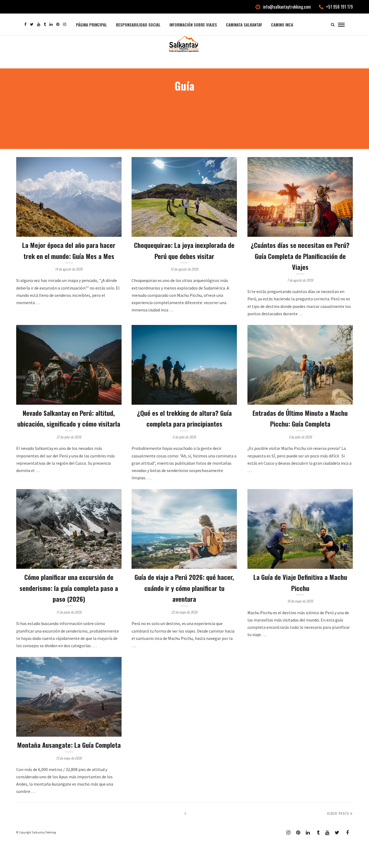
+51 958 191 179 (339, 7)
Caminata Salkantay (244, 25)
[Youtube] (38, 24)
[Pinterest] (57, 24)
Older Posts (338, 813)
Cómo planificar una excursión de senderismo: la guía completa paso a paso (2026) (68, 588)
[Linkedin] (51, 24)
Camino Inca (282, 25)
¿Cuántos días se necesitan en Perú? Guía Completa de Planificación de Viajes (300, 256)
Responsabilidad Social (138, 25)
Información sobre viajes (193, 25)
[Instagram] (64, 24)
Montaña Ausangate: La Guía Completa (69, 745)
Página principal (91, 25)
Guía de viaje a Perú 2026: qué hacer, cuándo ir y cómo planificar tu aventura (184, 588)
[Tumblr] (45, 24)
